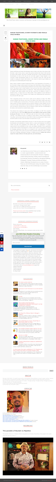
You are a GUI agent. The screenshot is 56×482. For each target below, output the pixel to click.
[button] (28, 234)
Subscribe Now (28, 246)
